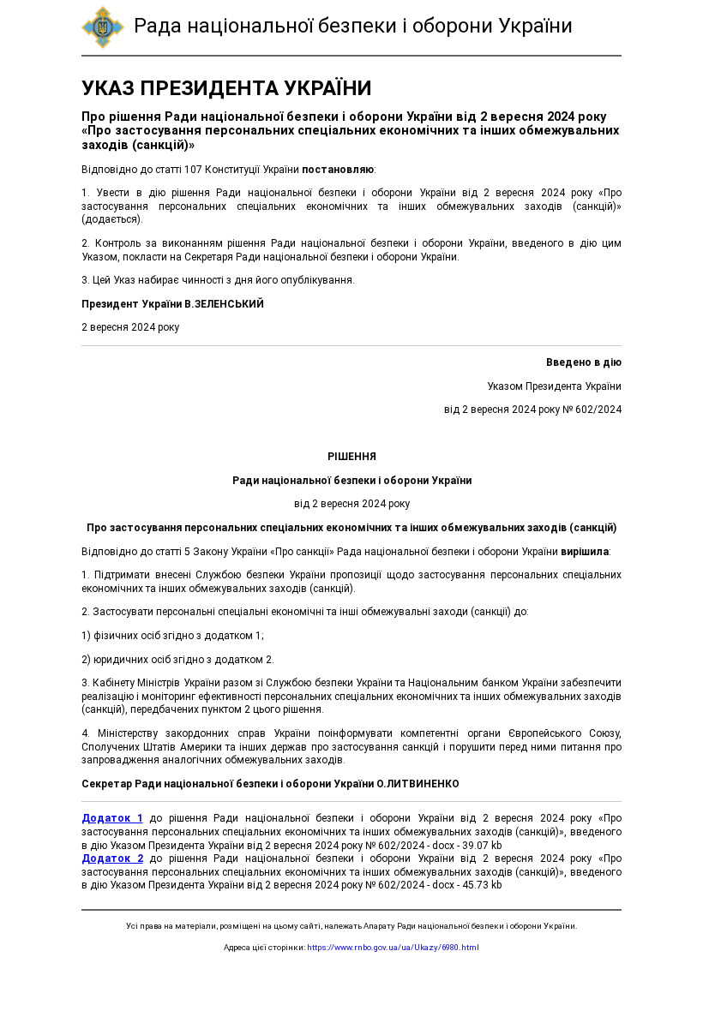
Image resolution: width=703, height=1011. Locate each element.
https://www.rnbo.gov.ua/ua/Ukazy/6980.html (393, 947)
